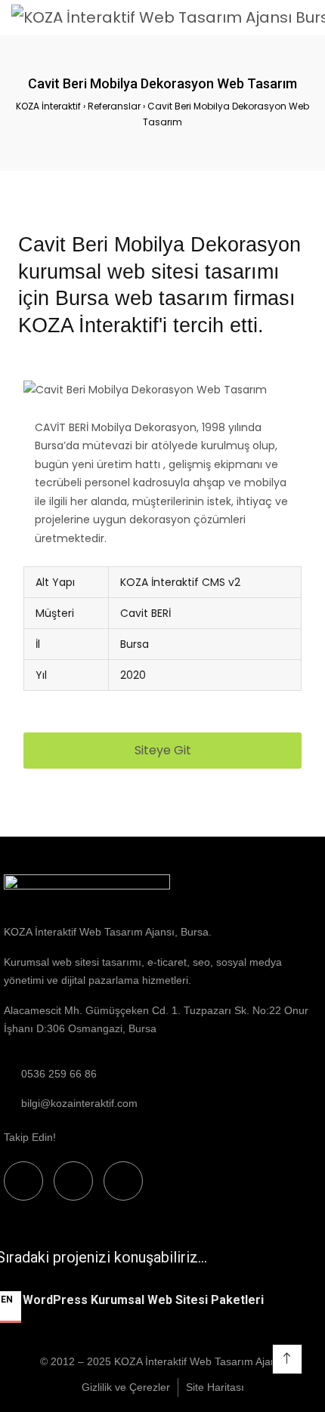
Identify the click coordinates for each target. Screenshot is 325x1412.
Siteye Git (163, 750)
